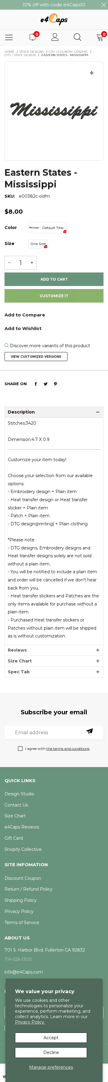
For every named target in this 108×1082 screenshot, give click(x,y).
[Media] (91, 72)
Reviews (17, 650)
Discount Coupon (22, 878)
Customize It (54, 296)
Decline (51, 1052)
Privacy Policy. (30, 1022)
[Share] (35, 383)
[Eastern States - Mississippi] (54, 111)
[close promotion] (103, 5)
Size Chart (20, 661)
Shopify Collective (23, 849)
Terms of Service (21, 922)
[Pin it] (55, 383)
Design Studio (19, 794)
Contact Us (16, 805)
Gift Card (13, 838)
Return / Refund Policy (28, 889)
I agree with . (57, 748)
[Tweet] (45, 383)
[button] (9, 262)
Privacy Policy (19, 911)
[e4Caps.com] (54, 19)
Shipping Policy (20, 900)
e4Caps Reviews (21, 827)
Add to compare (54, 317)
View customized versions (36, 357)
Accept (51, 1037)
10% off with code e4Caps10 (54, 5)
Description (21, 412)
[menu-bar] (9, 37)
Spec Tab (19, 672)
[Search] (78, 37)
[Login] (55, 37)
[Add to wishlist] (54, 328)
